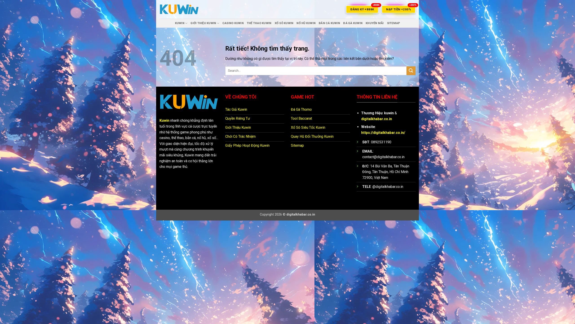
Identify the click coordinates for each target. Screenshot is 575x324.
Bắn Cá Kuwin (329, 23)
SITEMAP (393, 23)
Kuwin (164, 120)
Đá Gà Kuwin (353, 23)
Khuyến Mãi (375, 23)
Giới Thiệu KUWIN (203, 23)
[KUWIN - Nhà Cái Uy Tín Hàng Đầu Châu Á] (179, 9)
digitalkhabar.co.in (376, 119)
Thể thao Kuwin (259, 23)
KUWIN (179, 23)
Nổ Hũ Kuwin (306, 23)
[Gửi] (411, 70)
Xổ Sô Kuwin (284, 23)
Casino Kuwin (233, 23)
